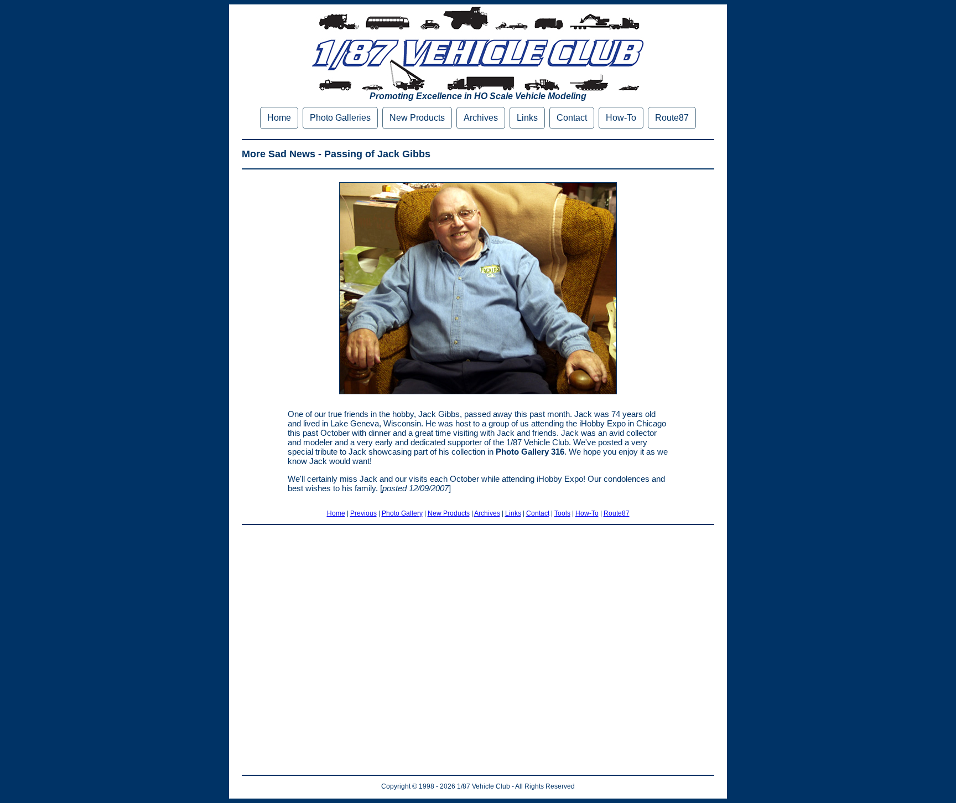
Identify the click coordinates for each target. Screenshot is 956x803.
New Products (417, 117)
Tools (562, 513)
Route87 (672, 117)
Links (527, 117)
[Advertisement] (478, 650)
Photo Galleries (340, 117)
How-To (621, 117)
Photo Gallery (402, 513)
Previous (363, 513)
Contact (572, 117)
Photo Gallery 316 (530, 451)
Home (279, 117)
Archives (481, 117)
